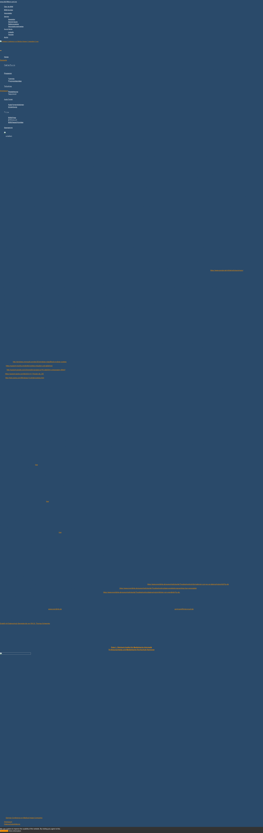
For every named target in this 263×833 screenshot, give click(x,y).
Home (6, 57)
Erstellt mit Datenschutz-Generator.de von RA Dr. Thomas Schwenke (25, 623)
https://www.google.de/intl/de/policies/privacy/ (226, 270)
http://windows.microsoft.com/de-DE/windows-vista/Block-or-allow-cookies (39, 362)
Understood (4, 831)
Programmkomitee (15, 81)
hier (36, 465)
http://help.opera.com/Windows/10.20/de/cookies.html (24, 378)
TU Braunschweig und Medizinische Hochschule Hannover (131, 649)
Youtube (11, 34)
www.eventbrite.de (55, 609)
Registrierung (13, 91)
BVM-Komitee (8, 10)
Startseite (3, 60)
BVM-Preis (12, 117)
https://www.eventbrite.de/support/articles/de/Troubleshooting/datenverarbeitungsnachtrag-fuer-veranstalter (158, 588)
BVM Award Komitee (15, 122)
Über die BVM (8, 7)
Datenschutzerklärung (12, 824)
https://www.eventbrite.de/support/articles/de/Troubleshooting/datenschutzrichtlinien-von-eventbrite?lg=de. (141, 592)
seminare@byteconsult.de (184, 609)
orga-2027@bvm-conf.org (8, 2)
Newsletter (11, 19)
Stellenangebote (13, 24)
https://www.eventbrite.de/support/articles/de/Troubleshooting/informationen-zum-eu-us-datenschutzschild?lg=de (188, 584)
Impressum (4, 91)
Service (6, 16)
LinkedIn (11, 32)
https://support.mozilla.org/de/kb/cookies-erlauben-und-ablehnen (29, 366)
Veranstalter (8, 13)
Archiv (6, 37)
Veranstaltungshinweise (16, 26)
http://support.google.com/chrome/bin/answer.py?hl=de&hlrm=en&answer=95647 (36, 370)
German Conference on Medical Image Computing (24, 818)
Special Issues (13, 22)
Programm (8, 73)
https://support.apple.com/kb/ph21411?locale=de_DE (24, 374)
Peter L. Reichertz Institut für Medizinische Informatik (131, 647)
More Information (15, 831)
